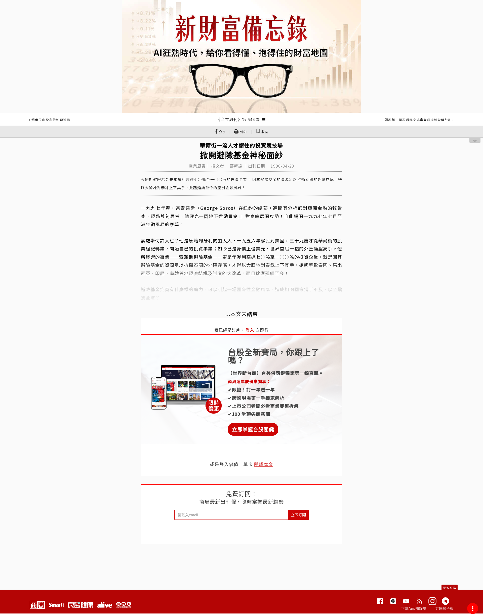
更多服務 (449, 588)
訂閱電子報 (444, 608)
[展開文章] (264, 119)
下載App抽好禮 (413, 608)
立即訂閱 (298, 514)
